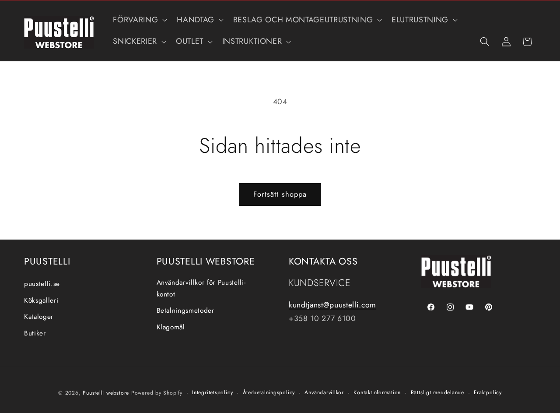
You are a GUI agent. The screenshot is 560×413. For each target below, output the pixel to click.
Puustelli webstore (106, 393)
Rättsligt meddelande (437, 392)
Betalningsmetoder (185, 310)
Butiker (35, 333)
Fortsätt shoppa (280, 194)
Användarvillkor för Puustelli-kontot (201, 288)
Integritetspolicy (212, 392)
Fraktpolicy (487, 392)
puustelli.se (42, 284)
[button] (139, 20)
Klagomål (171, 327)
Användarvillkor (324, 392)
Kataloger (38, 316)
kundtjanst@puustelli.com (332, 305)
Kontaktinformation (377, 392)
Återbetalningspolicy (269, 392)
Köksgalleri (41, 300)
